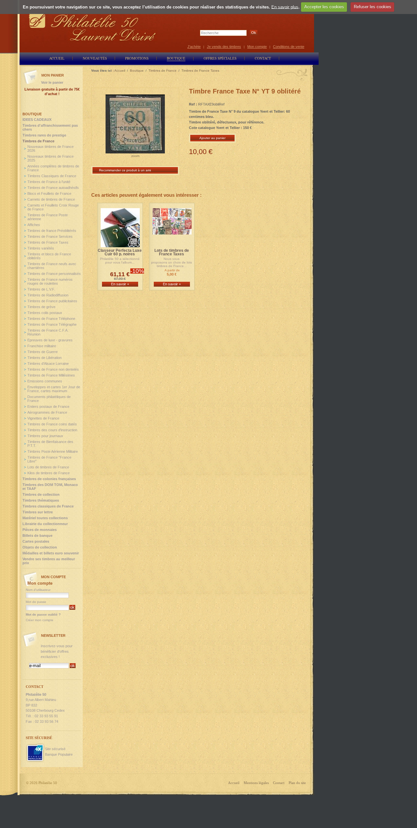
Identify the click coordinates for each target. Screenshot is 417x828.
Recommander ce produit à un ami (125, 170)
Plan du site (297, 783)
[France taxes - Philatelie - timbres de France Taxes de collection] (172, 231)
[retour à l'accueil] (92, 26)
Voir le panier (52, 82)
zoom (135, 156)
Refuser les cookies (372, 6)
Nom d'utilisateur (38, 590)
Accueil (233, 783)
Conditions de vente (288, 47)
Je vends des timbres (224, 47)
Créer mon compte (39, 620)
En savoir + (120, 284)
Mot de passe (36, 602)
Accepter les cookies (324, 6)
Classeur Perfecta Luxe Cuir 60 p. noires (120, 252)
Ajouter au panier (212, 138)
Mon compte (257, 47)
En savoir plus (284, 6)
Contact (278, 783)
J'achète (194, 47)
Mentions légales (256, 783)
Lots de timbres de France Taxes (171, 252)
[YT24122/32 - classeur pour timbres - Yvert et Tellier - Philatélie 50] (120, 244)
